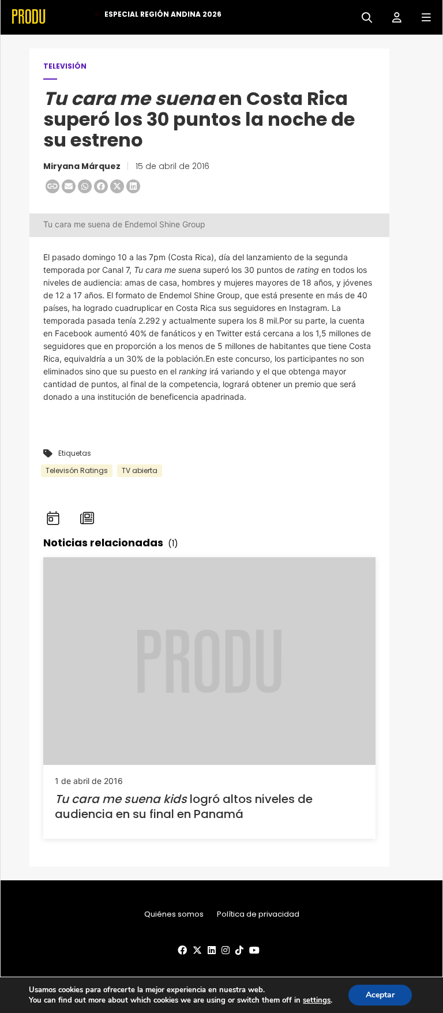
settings (317, 1000)
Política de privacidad (258, 914)
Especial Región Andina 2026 (163, 14)
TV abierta (139, 470)
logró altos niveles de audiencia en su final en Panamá (184, 806)
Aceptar (380, 994)
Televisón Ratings (77, 470)
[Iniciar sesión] (392, 16)
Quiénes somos (174, 914)
